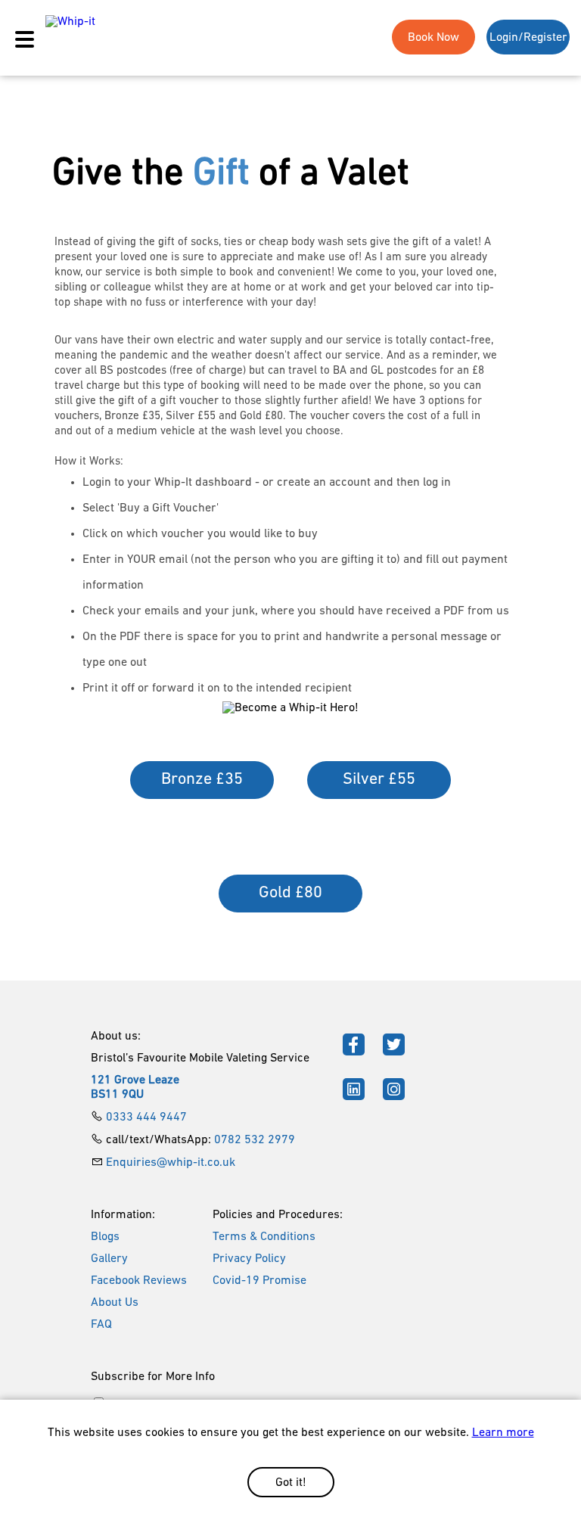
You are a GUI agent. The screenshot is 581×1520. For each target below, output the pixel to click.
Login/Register (528, 38)
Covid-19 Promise (259, 1281)
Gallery (109, 1259)
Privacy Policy (249, 1259)
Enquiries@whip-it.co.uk (170, 1163)
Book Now (433, 38)
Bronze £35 (202, 779)
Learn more (503, 1433)
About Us (114, 1303)
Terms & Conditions (264, 1237)
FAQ (101, 1325)
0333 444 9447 (146, 1117)
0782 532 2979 (254, 1140)
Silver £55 (379, 779)
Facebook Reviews (139, 1281)
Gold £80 (290, 893)
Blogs (105, 1237)
